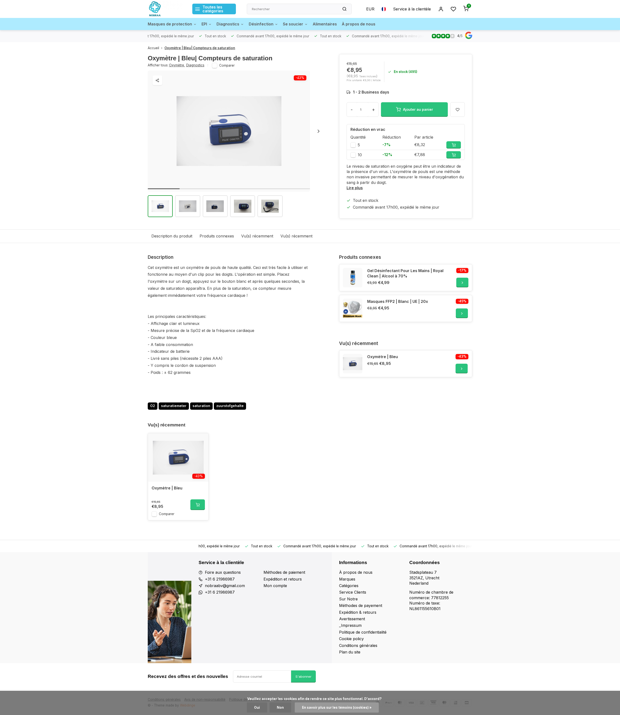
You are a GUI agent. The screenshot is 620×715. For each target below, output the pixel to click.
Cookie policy (351, 638)
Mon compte (275, 585)
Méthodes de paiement (284, 572)
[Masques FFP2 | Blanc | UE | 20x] (352, 308)
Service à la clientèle (412, 9)
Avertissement (352, 618)
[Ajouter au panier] (197, 504)
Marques (347, 579)
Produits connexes (217, 236)
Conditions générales (358, 645)
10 (360, 154)
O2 (152, 406)
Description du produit (171, 236)
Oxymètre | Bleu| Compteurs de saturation (199, 48)
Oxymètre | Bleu (382, 356)
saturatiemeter (173, 406)
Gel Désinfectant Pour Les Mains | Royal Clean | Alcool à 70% (405, 273)
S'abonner (303, 676)
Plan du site (349, 652)
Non (280, 707)
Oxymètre (177, 65)
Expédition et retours (283, 579)
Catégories (348, 585)
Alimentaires (325, 24)
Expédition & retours (357, 612)
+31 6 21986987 (220, 579)
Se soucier (293, 24)
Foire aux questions (223, 572)
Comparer (227, 65)
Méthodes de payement (360, 605)
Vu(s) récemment (257, 236)
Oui (257, 707)
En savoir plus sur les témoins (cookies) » (337, 707)
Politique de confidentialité (363, 632)
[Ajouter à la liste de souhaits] (201, 440)
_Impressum (350, 625)
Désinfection (261, 24)
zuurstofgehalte (230, 406)
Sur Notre (348, 599)
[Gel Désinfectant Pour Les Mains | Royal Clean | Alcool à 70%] (352, 277)
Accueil (153, 48)
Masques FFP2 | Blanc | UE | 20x (397, 301)
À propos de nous (358, 24)
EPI (204, 24)
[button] (318, 131)
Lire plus (355, 187)
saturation (201, 406)
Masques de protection (170, 24)
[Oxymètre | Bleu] (352, 363)
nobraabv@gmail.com (225, 585)
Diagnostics (228, 24)
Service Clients (352, 592)
